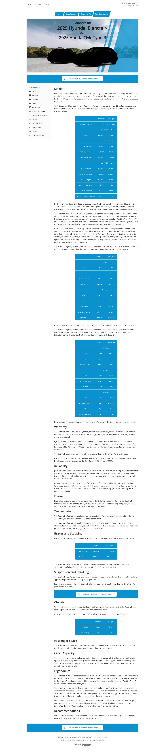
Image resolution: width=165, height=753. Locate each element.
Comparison (35, 88)
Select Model (71, 14)
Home (59, 14)
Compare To (85, 14)
